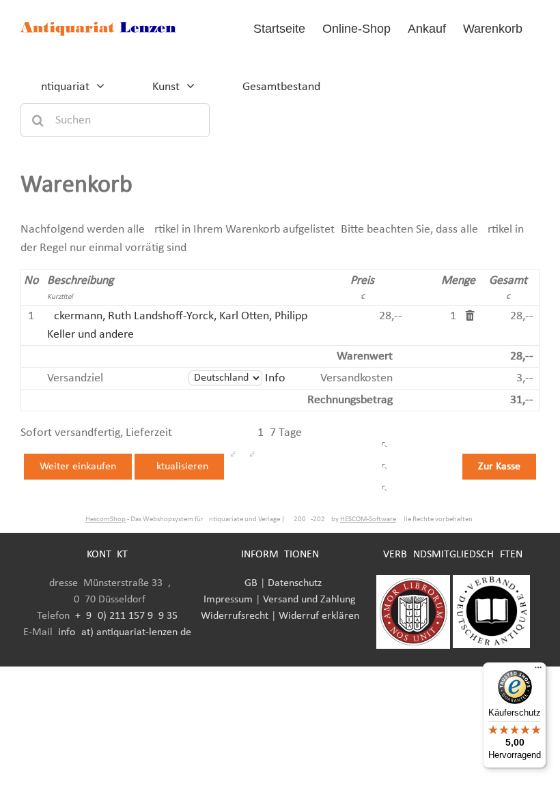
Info (275, 378)
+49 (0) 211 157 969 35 (126, 616)
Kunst (166, 86)
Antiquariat (61, 86)
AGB (247, 583)
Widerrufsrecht (234, 616)
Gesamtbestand (281, 86)
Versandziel (75, 378)
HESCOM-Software (368, 519)
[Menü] (538, 670)
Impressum (228, 599)
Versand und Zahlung (309, 599)
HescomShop (105, 519)
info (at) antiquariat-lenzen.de (124, 632)
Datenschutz (295, 583)
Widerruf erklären (319, 616)
